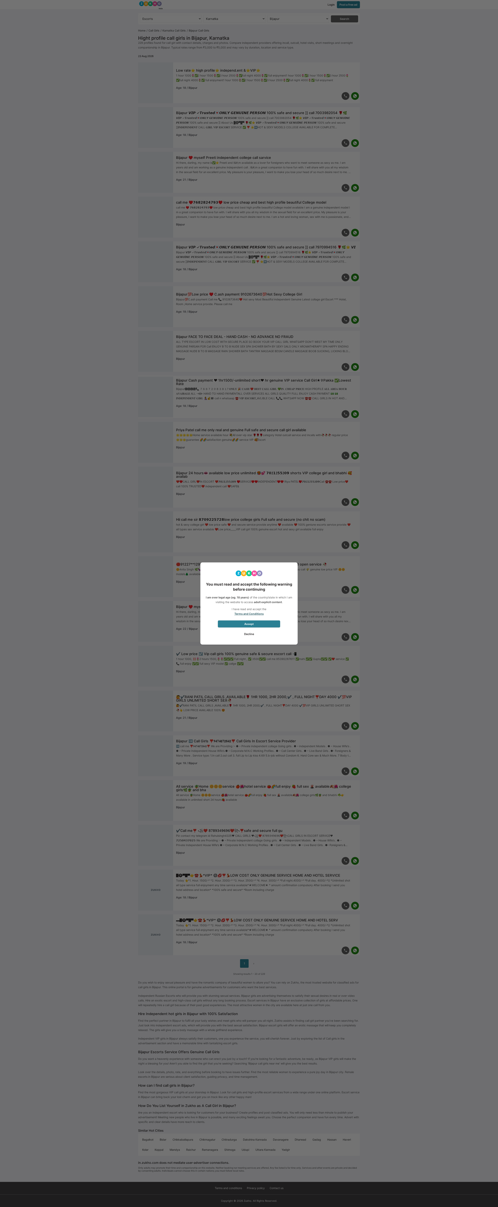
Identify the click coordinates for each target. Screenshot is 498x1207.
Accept (249, 623)
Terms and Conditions (249, 613)
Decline (249, 634)
